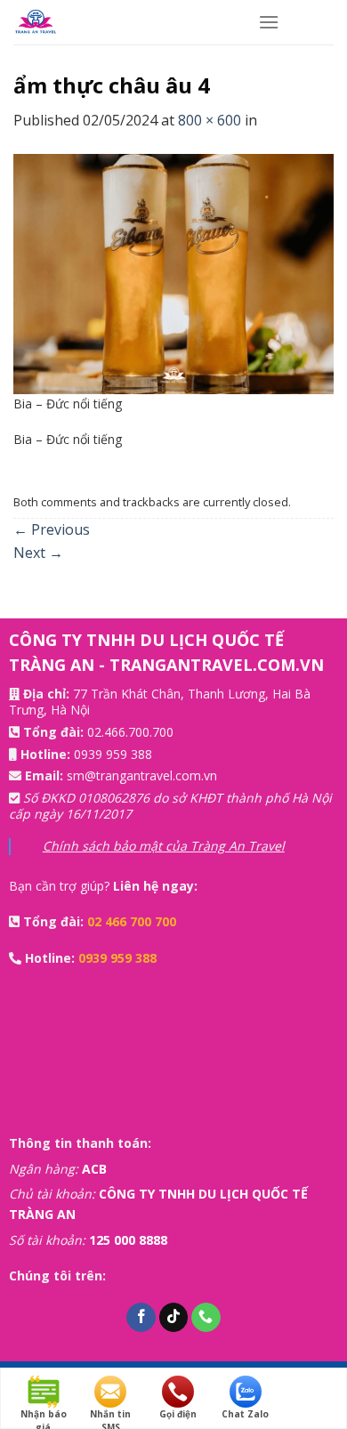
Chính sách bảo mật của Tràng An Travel (164, 845)
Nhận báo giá (43, 1414)
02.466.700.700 (130, 731)
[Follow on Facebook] (141, 1318)
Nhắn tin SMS (110, 1414)
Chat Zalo (245, 1414)
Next (38, 552)
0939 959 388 (113, 754)
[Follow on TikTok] (174, 1318)
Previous (51, 529)
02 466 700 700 (131, 921)
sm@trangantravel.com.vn (142, 775)
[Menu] (268, 22)
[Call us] (206, 1318)
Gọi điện (178, 1414)
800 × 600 (209, 120)
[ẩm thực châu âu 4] (173, 272)
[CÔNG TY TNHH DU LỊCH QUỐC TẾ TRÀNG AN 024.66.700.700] (122, 22)
